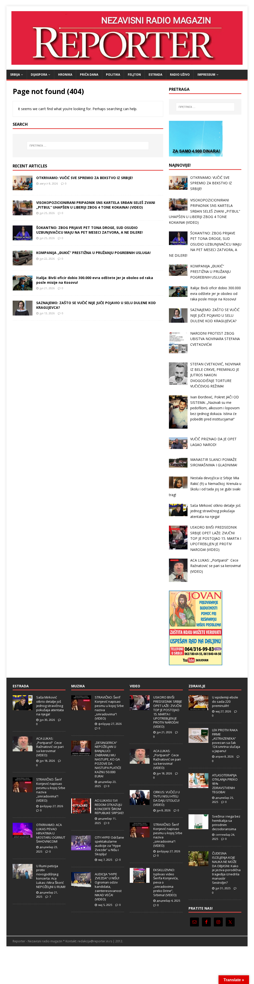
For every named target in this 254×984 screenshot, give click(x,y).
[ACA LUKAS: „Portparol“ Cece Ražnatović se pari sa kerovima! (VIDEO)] (22, 748)
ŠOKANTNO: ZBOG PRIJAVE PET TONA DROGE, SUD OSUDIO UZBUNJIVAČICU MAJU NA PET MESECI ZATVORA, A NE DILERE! (89, 229)
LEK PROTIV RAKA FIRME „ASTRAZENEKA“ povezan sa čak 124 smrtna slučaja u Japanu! (226, 740)
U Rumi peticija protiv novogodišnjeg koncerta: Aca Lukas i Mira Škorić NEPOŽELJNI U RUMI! (50, 876)
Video (135, 686)
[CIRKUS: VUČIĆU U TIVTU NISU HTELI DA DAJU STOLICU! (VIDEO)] (140, 802)
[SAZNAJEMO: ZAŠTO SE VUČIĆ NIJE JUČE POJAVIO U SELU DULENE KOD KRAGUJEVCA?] (22, 312)
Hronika (65, 74)
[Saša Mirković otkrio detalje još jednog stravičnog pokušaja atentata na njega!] (22, 707)
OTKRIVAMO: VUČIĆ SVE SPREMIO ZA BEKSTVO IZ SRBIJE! (84, 177)
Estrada (155, 74)
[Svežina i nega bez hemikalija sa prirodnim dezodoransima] (198, 826)
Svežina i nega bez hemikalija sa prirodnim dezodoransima (226, 822)
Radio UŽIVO (180, 74)
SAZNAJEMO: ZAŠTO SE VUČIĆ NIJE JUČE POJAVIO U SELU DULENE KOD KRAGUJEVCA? (96, 305)
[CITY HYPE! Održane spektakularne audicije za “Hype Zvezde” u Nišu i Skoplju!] (81, 847)
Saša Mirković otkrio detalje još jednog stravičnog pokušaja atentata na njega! (50, 705)
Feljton (134, 74)
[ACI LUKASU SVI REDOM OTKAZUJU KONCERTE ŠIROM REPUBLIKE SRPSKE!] (81, 810)
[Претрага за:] (88, 145)
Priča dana (89, 74)
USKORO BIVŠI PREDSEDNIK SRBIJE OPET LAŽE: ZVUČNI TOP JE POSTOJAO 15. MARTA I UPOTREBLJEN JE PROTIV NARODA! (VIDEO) (167, 712)
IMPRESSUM (206, 74)
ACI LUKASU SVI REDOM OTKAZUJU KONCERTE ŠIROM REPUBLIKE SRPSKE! (109, 806)
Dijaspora (39, 74)
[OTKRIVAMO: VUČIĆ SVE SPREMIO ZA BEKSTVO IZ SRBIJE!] (22, 187)
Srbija (15, 74)
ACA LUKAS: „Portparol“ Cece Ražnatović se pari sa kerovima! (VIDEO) (50, 747)
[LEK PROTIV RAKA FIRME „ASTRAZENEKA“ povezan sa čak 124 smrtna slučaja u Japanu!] (198, 740)
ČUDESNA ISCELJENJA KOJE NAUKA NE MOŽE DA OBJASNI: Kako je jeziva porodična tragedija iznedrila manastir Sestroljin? (226, 868)
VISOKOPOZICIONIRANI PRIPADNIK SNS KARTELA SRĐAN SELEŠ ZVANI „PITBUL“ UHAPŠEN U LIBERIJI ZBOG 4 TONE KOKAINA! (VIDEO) (95, 204)
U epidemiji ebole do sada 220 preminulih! (225, 701)
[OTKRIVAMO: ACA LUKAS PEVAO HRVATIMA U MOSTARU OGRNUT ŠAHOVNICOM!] (22, 835)
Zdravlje (197, 686)
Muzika (78, 686)
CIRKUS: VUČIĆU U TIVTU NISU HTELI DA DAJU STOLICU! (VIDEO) (166, 798)
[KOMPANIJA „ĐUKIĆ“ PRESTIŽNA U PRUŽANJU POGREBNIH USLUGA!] (22, 262)
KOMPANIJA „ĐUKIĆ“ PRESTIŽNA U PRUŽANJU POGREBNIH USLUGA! (93, 252)
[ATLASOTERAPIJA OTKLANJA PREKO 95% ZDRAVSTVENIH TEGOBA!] (198, 785)
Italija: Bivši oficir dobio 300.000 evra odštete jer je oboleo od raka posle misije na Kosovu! (94, 280)
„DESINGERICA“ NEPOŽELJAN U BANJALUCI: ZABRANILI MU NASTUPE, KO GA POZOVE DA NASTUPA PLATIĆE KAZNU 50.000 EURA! (108, 759)
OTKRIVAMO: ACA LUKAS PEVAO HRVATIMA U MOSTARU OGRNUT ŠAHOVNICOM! (50, 833)
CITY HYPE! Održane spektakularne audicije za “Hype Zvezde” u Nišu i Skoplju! (109, 846)
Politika (113, 74)
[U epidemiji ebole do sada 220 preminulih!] (198, 707)
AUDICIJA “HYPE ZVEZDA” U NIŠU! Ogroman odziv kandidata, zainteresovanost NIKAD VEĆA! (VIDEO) (108, 886)
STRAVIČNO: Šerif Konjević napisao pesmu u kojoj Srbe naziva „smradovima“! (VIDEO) (50, 789)
